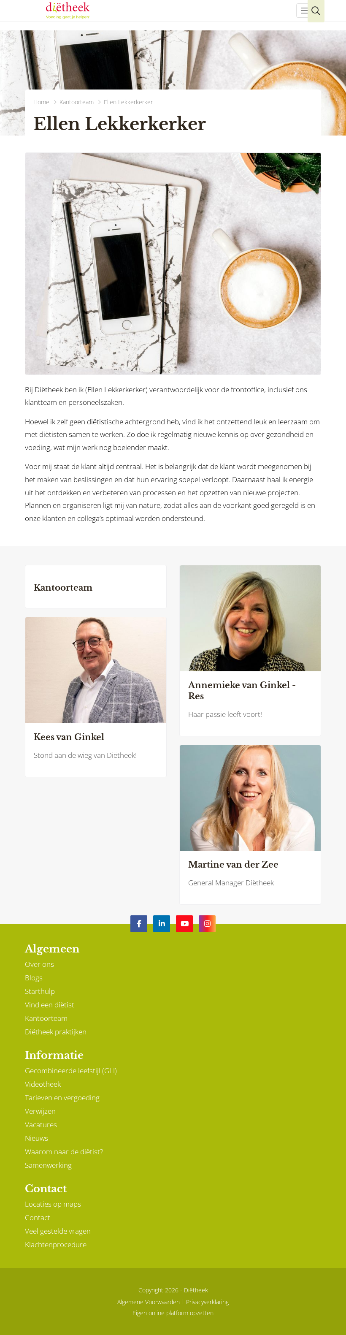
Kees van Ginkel (69, 737)
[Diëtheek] (67, 10)
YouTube (184, 923)
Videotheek (43, 1084)
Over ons (39, 964)
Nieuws (36, 1138)
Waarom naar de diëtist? (64, 1151)
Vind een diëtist (49, 1004)
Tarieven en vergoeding (62, 1097)
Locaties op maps (53, 1204)
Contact (37, 1217)
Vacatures (41, 1124)
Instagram (207, 923)
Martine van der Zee (233, 865)
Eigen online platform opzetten (173, 1313)
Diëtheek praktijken (55, 1032)
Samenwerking (48, 1165)
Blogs (34, 977)
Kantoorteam (63, 588)
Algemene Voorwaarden (148, 1302)
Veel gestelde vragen (58, 1231)
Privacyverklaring (207, 1302)
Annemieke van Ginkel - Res (242, 690)
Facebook (138, 923)
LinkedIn (161, 923)
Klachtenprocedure (55, 1244)
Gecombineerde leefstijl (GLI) (71, 1070)
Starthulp (40, 991)
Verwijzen (40, 1111)
